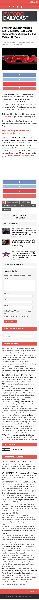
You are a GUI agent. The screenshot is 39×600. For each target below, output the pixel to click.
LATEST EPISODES (24, 42)
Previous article (19, 216)
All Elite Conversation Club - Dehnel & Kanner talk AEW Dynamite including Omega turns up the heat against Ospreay (18, 384)
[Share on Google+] (19, 88)
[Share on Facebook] (19, 75)
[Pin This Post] (19, 84)
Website (6, 305)
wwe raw (7, 209)
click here (7, 117)
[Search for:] (19, 336)
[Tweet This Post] (19, 79)
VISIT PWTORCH (9, 444)
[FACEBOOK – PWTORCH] (17, 6)
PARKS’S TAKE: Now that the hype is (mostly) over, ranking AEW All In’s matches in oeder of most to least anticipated (18, 564)
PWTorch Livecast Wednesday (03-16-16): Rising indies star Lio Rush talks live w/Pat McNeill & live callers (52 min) (24, 243)
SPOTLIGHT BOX (17, 44)
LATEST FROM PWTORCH (14, 457)
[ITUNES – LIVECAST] (25, 6)
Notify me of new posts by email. (17, 317)
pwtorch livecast (10, 206)
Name (6, 294)
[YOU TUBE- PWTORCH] (21, 6)
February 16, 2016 (9, 42)
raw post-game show (27, 206)
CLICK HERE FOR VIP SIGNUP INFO (21, 156)
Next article (19, 218)
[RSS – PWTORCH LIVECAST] (29, 6)
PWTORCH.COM (17, 449)
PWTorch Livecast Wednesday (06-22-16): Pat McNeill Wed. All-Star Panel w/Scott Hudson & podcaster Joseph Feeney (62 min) (24, 254)
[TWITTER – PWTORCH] (9, 6)
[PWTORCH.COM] (6, 450)
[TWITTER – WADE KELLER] (13, 6)
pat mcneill (26, 202)
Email (6, 299)
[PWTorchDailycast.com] (19, 16)
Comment (7, 278)
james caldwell (12, 202)
